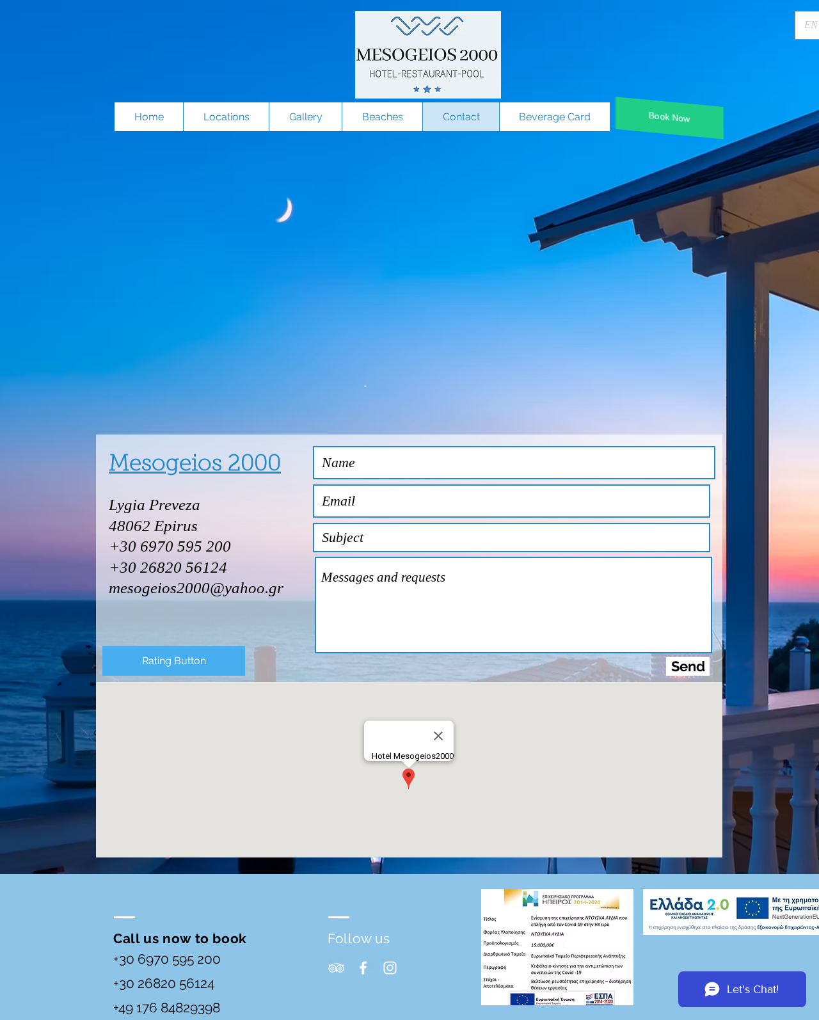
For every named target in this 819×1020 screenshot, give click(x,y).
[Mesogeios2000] (363, 967)
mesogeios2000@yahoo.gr (196, 587)
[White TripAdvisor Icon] (336, 967)
